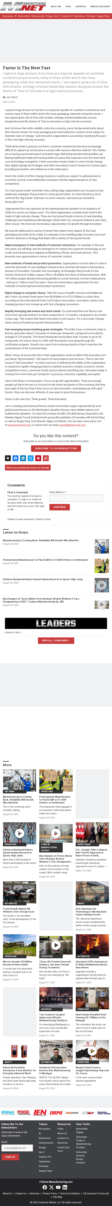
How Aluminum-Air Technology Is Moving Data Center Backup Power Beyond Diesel (91, 911)
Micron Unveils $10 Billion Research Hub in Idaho (17, 963)
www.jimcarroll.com (19, 425)
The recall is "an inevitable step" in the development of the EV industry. (19, 919)
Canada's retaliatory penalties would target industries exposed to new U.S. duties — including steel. (91, 863)
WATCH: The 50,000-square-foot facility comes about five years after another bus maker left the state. (55, 1081)
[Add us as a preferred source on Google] (46, 458)
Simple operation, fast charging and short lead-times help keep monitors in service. (19, 1081)
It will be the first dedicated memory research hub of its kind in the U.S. (17, 972)
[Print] (8, 458)
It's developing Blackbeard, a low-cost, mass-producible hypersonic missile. (54, 1028)
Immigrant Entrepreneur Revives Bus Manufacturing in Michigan (54, 1070)
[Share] (15, 458)
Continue (59, 507)
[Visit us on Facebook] (45, 1187)
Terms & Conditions (70, 1193)
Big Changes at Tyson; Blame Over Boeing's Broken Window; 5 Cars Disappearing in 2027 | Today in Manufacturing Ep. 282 (41, 600)
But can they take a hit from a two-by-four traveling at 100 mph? (54, 975)
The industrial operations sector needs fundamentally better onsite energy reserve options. (91, 922)
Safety (8, 1062)
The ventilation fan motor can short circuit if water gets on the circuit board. (91, 1028)
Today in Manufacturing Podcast (49, 847)
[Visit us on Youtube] (58, 1187)
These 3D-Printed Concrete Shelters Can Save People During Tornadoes (55, 964)
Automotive (11, 903)
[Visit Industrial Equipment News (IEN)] (40, 1112)
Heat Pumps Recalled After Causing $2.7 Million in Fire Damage (91, 1017)
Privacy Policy (49, 1193)
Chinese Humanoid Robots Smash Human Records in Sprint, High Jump (43, 579)
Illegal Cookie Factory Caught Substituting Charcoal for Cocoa (92, 1070)
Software (10, 791)
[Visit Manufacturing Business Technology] (104, 1112)
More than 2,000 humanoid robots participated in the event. (19, 861)
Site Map (57, 1197)
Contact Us (20, 1193)
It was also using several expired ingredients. (89, 1079)
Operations (47, 791)
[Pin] (38, 458)
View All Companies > (56, 640)
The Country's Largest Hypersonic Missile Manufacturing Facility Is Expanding (53, 1017)
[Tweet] (31, 458)
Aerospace (46, 1009)
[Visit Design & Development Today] (8, 1112)
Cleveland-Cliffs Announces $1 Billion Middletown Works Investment (92, 964)
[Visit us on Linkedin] (65, 1187)
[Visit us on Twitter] (51, 1187)
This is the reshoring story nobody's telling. (17, 808)
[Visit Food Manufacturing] (24, 1112)
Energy (81, 903)
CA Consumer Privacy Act (96, 1193)
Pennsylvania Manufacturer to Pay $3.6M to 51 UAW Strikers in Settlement (45, 559)
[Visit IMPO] (56, 1112)
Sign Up (10, 1157)
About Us (7, 1193)
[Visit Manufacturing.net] (88, 1112)
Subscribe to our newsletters (56, 448)
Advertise (34, 1193)
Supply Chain (83, 844)
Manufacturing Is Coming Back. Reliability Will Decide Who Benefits (41, 540)
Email (4, 1142)
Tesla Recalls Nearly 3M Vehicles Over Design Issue (18, 910)
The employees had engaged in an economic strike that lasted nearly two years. (55, 810)
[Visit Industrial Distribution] (72, 1112)
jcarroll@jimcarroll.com (72, 425)
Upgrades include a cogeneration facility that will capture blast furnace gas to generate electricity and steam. (92, 975)
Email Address (57, 492)
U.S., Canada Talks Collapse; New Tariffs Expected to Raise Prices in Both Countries (92, 852)
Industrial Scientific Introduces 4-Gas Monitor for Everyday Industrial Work (19, 1070)
